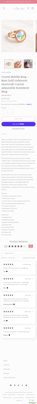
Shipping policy (8, 397)
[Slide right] (35, 64)
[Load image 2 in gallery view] (18, 63)
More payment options (18, 128)
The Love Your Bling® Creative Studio (17, 392)
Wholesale (7, 369)
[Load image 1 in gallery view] (8, 63)
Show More (24, 284)
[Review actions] (33, 264)
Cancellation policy (30, 397)
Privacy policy (20, 394)
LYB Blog (6, 373)
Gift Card (6, 365)
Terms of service (30, 394)
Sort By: (25, 257)
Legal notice (19, 400)
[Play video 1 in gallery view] (28, 63)
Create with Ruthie (9, 377)
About (5, 360)
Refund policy (11, 394)
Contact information (18, 397)
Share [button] (5, 134)
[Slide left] (2, 64)
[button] (4, 8)
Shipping (3, 101)
